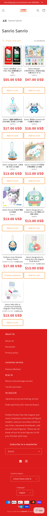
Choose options (13, 275)
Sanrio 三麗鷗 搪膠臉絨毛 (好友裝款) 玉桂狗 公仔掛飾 (12, 120)
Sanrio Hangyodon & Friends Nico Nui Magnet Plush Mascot (34, 259)
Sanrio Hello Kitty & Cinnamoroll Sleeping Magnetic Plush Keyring (13, 306)
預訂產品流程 (11, 393)
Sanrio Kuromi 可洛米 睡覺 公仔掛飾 (12, 211)
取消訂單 (9, 375)
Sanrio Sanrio (15, 20)
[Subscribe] (39, 451)
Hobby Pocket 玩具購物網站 (19, 511)
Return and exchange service (19, 381)
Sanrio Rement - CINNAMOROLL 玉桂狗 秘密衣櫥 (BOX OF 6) (34, 71)
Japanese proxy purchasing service (21, 398)
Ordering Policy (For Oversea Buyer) (22, 404)
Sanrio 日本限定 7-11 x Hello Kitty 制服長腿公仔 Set (12, 71)
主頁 (5, 20)
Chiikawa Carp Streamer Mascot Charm (12, 258)
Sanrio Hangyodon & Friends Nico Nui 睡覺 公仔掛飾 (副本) (34, 212)
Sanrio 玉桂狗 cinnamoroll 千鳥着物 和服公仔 (34, 120)
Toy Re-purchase (13, 387)
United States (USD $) (22, 478)
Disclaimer (10, 346)
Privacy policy (11, 352)
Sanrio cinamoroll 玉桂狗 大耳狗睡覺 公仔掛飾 (34, 166)
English (22, 492)
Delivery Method (12, 369)
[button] (3, 10)
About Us (9, 341)
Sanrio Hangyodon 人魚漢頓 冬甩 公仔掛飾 (12, 166)
